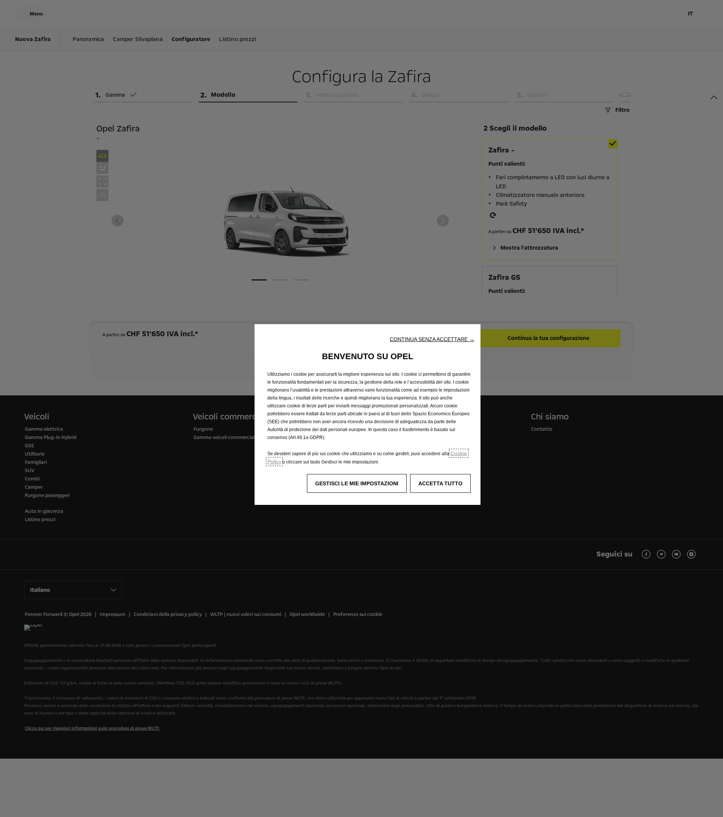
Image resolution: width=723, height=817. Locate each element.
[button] (432, 339)
